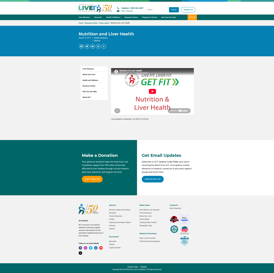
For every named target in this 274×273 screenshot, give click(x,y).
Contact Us (174, 205)
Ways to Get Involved (147, 238)
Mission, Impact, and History (119, 210)
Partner (112, 244)
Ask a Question (175, 208)
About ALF (87, 97)
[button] (85, 17)
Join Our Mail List (153, 179)
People (112, 219)
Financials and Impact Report (120, 222)
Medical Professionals (148, 233)
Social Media (144, 219)
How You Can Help (90, 92)
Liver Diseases (88, 69)
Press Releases (145, 213)
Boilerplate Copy (145, 226)
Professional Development (149, 241)
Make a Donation (92, 179)
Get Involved (114, 237)
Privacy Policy (132, 267)
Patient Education (115, 216)
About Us (112, 205)
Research (112, 213)
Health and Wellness (90, 80)
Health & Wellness (101, 38)
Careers (112, 229)
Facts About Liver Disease (149, 210)
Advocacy (112, 241)
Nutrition (97, 41)
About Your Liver (89, 74)
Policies (112, 226)
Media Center (144, 205)
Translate (188, 10)
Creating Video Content (148, 222)
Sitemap (143, 267)
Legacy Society (115, 248)
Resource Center (89, 86)
